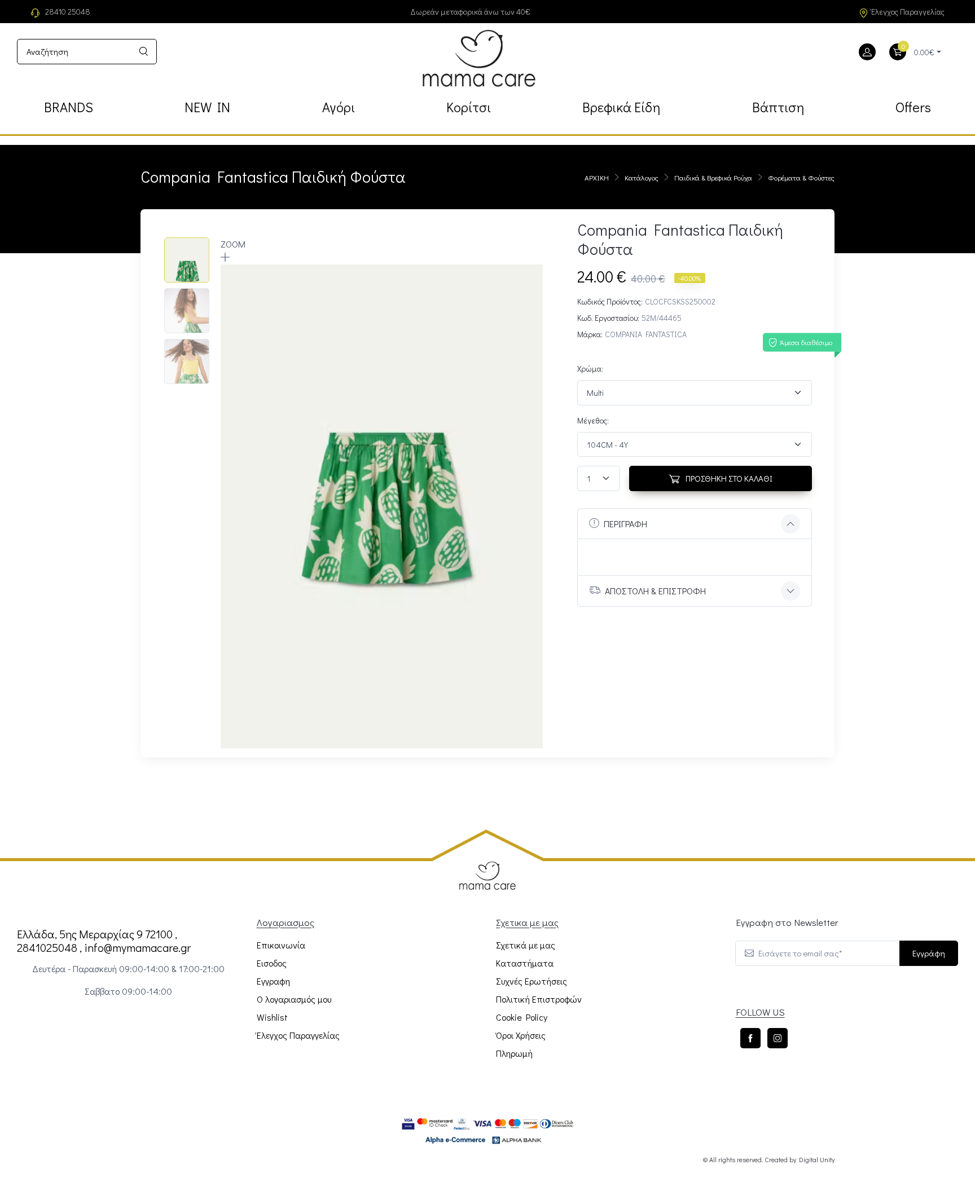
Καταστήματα (525, 963)
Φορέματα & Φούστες (801, 177)
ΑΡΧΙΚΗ (597, 177)
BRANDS (68, 107)
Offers (913, 107)
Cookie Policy (521, 1017)
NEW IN (207, 107)
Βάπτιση (778, 107)
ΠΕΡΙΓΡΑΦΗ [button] (625, 524)
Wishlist (272, 1017)
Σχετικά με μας (525, 945)
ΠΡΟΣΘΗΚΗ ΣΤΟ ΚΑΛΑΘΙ (728, 478)
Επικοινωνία (281, 945)
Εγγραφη (273, 981)
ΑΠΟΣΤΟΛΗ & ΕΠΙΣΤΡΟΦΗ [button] (655, 591)
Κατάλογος (641, 177)
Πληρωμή (514, 1053)
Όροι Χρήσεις (521, 1035)
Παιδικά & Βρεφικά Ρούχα (713, 177)
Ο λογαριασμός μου (294, 999)
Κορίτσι (468, 107)
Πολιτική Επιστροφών (539, 999)
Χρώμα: (590, 368)
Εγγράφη (928, 953)
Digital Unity (817, 1159)
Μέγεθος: (593, 420)
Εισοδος (272, 963)
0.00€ (924, 52)
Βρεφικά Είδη (621, 107)
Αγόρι (338, 107)
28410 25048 (67, 11)
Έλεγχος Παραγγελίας (908, 11)
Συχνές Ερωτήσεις (531, 981)
